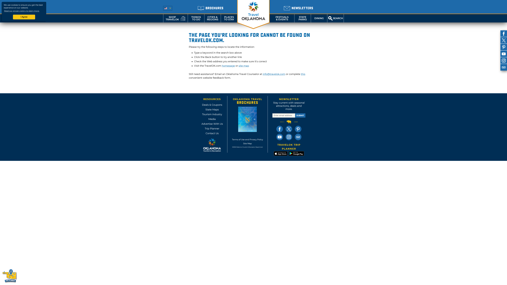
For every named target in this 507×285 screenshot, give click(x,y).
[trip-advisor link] (298, 137)
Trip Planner (212, 128)
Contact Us (212, 133)
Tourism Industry (212, 114)
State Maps (212, 109)
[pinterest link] (298, 129)
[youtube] (503, 54)
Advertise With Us (212, 123)
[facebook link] (279, 129)
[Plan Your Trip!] (9, 275)
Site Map (247, 143)
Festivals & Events (282, 18)
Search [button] (338, 18)
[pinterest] (503, 47)
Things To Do (196, 18)
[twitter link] (289, 129)
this (303, 74)
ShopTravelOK (172, 18)
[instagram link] (289, 137)
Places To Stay (229, 18)
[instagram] (503, 60)
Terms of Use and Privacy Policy (247, 139)
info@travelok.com (274, 74)
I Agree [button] (24, 17)
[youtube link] (279, 137)
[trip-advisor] (503, 67)
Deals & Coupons (212, 104)
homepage (228, 65)
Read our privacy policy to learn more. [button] (21, 11)
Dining (319, 18)
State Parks (303, 18)
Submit (300, 115)
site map (244, 65)
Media (212, 119)
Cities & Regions (212, 18)
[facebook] (503, 33)
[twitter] (503, 40)
